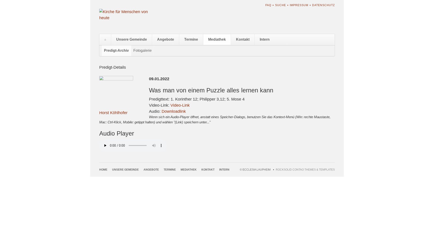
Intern (265, 39)
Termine (191, 39)
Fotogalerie (142, 50)
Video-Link (180, 105)
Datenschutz (323, 5)
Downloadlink (174, 111)
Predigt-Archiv (116, 50)
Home (105, 39)
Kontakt (243, 39)
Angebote (165, 39)
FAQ (268, 5)
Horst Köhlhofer (113, 112)
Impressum (299, 5)
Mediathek (217, 39)
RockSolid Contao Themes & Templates (305, 169)
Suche (280, 5)
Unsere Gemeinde (131, 39)
